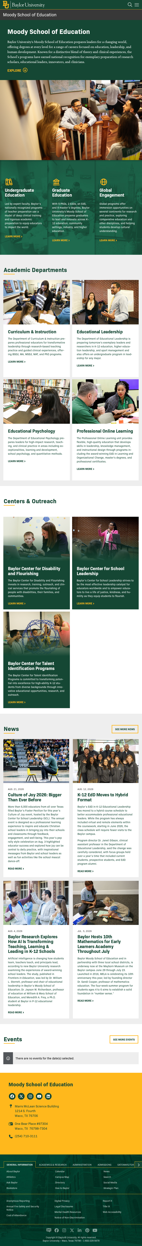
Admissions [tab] (104, 1164)
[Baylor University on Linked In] (79, 1232)
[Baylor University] (23, 4)
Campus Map (62, 1176)
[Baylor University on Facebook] (56, 1232)
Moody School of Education (30, 14)
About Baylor (13, 1171)
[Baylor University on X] (71, 1232)
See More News (125, 729)
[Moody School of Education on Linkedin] (48, 1096)
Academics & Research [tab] (53, 1164)
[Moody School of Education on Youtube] (39, 1096)
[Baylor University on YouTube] (93, 1232)
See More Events (124, 1039)
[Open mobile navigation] (137, 5)
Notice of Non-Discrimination (70, 1217)
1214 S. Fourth (25, 1111)
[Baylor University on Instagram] (63, 1232)
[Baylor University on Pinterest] (86, 1232)
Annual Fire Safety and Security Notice (22, 1207)
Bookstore (11, 1187)
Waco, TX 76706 (26, 1115)
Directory (60, 1182)
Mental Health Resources (68, 1211)
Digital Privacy (62, 1200)
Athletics (11, 1176)
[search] (128, 5)
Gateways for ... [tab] (127, 1164)
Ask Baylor (12, 1182)
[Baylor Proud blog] (48, 1232)
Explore (14, 70)
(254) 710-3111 (26, 1136)
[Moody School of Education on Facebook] (12, 1096)
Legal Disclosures (64, 1206)
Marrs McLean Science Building (37, 1106)
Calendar (60, 1171)
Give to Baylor (62, 1187)
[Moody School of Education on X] (21, 1096)
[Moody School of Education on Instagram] (30, 1096)
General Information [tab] (20, 1164)
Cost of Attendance (16, 1215)
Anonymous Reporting (18, 1200)
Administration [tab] (82, 1164)
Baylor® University (67, 1237)
